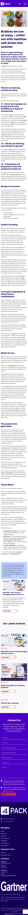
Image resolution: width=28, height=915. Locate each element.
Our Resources (5, 843)
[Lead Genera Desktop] (5, 3)
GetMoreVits (12, 365)
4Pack (4, 66)
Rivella (3, 472)
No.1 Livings (8, 410)
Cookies (3, 852)
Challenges (4, 840)
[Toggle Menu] (25, 4)
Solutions (3, 833)
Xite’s (22, 278)
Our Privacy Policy (6, 855)
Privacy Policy (10, 791)
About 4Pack (4, 845)
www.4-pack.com (16, 554)
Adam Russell (14, 174)
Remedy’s (16, 410)
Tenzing (7, 386)
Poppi (5, 448)
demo (17, 574)
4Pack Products (5, 838)
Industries (3, 836)
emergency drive (5, 134)
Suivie (13, 333)
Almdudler (10, 472)
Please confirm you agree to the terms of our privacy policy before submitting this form (14, 789)
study (10, 115)
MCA (10, 149)
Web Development (9, 913)
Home (2, 831)
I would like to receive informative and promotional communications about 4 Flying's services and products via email (14, 782)
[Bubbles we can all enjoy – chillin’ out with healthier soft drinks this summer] (14, 810)
